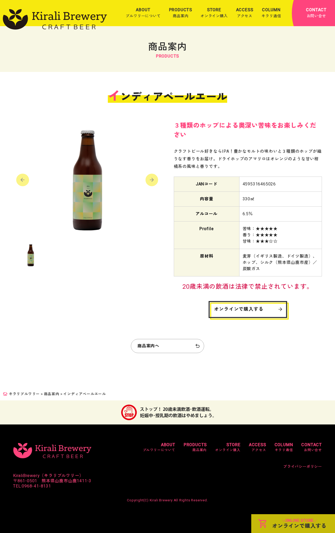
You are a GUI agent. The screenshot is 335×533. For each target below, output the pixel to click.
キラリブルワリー (24, 394)
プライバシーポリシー (302, 466)
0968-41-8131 (36, 486)
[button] (152, 180)
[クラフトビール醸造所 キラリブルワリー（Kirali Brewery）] (55, 19)
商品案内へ (148, 346)
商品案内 (51, 394)
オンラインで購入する (238, 309)
